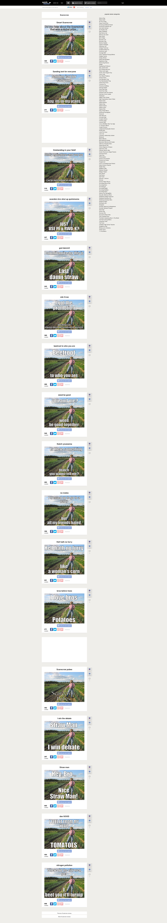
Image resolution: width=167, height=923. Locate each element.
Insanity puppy (103, 120)
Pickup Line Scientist (104, 158)
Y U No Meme (102, 231)
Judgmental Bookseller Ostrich (107, 129)
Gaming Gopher (103, 87)
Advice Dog (102, 18)
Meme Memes (102, 139)
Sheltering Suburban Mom (105, 200)
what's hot (55, 3)
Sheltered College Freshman (106, 196)
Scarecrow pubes (64, 669)
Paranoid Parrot (103, 153)
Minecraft (101, 137)
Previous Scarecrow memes (64, 913)
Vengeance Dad (103, 226)
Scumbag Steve (103, 191)
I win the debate (64, 718)
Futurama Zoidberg (104, 86)
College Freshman (103, 48)
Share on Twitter (54, 61)
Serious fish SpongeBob (105, 193)
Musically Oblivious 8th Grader (107, 142)
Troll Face (101, 223)
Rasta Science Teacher (105, 165)
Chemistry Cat (102, 46)
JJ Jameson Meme (104, 125)
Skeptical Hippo (103, 201)
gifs (91, 7)
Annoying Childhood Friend (106, 25)
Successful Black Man (105, 214)
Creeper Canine (103, 56)
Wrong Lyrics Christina (104, 228)
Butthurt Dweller (103, 43)
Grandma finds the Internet (106, 92)
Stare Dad (101, 210)
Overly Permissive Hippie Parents (107, 152)
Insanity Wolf (102, 122)
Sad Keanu (102, 175)
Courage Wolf (102, 53)
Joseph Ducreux (103, 127)
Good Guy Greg (103, 91)
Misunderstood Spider (104, 140)
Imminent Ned (102, 117)
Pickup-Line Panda (104, 160)
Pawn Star (101, 155)
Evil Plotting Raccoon (104, 69)
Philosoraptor (102, 157)
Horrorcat (101, 114)
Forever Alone (102, 77)
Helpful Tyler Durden (104, 97)
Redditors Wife (103, 168)
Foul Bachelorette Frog (105, 81)
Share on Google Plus (58, 61)
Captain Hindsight (103, 44)
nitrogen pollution (64, 865)
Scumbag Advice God (104, 183)
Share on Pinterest (61, 61)
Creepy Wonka (103, 58)
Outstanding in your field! (64, 150)
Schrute (101, 180)
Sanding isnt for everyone (64, 71)
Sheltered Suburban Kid (105, 198)
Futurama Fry (102, 84)
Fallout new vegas (103, 71)
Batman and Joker (103, 34)
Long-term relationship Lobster (106, 135)
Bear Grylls (102, 36)
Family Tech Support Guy (105, 72)
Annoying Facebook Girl (105, 26)
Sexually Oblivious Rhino (105, 195)
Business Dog (102, 41)
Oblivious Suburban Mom (105, 143)
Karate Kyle (102, 130)
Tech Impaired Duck (104, 216)
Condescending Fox (104, 49)
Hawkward (101, 96)
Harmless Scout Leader (105, 94)
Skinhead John (103, 203)
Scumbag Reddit (103, 188)
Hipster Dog (102, 104)
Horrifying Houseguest (104, 112)
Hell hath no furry (64, 541)
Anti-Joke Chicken (103, 28)
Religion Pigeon (103, 172)
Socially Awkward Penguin (105, 208)
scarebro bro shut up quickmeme (64, 199)
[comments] (89, 32)
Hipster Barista (103, 102)
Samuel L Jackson (104, 178)
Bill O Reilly (102, 38)
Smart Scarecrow (64, 22)
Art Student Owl (103, 30)
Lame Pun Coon (103, 132)
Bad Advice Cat (103, 33)
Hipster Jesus (102, 107)
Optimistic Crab (103, 148)
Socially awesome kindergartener (107, 206)
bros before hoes (64, 590)
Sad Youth (101, 177)
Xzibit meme (102, 229)
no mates (64, 492)
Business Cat (102, 39)
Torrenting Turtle (103, 221)
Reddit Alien (102, 167)
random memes (68, 3)
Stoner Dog (102, 211)
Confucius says (103, 51)
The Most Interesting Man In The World (109, 218)
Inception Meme (103, 119)
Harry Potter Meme (104, 110)
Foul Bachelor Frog (104, 79)
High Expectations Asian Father (107, 99)
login (123, 3)
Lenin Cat (101, 134)
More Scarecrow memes (64, 916)
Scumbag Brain (103, 185)
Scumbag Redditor (103, 190)
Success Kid (102, 213)
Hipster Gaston (103, 105)
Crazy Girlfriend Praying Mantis (107, 54)
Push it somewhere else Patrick (107, 163)
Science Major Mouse (104, 181)
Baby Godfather (103, 31)
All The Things (102, 21)
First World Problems (104, 76)
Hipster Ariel (102, 101)
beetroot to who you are (64, 345)
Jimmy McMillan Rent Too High (107, 124)
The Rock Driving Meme (105, 219)
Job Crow (64, 297)
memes (87, 7)
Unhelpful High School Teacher (107, 224)
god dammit (64, 248)
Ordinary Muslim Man (104, 150)
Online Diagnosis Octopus (105, 147)
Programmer (102, 162)
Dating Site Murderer (104, 59)
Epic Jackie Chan (103, 67)
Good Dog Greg (103, 89)
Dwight (101, 64)
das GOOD (64, 816)
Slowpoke (101, 205)
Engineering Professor (104, 66)
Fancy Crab (102, 74)
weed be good (64, 394)
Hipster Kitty (102, 109)
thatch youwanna (64, 443)
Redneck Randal (103, 170)
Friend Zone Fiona (103, 82)
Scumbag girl (102, 186)
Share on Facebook (51, 61)
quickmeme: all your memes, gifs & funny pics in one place (46, 3)
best (62, 3)
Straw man (64, 767)
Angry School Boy (103, 23)
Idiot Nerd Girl (102, 115)
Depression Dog (103, 61)
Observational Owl (103, 145)
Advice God (102, 20)
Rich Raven (102, 173)
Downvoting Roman (104, 63)
